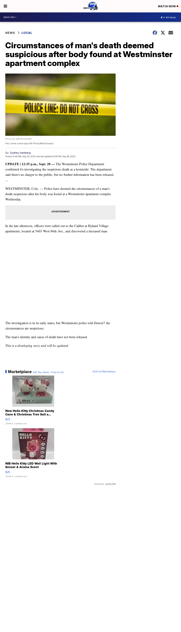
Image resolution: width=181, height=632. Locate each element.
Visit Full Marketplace (104, 371)
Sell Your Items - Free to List (48, 372)
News (10, 33)
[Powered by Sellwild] (110, 484)
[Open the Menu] (5, 6)
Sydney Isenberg (20, 152)
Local (27, 33)
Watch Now (167, 6)
